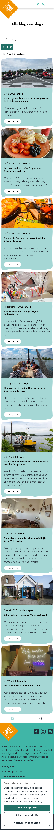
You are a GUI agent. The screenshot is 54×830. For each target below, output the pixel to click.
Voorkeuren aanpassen (27, 823)
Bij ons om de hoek (14, 777)
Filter (9, 46)
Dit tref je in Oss (12, 771)
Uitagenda (9, 766)
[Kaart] (37, 4)
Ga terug (11, 39)
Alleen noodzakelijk (27, 815)
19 (38, 718)
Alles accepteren (27, 807)
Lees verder (13, 122)
